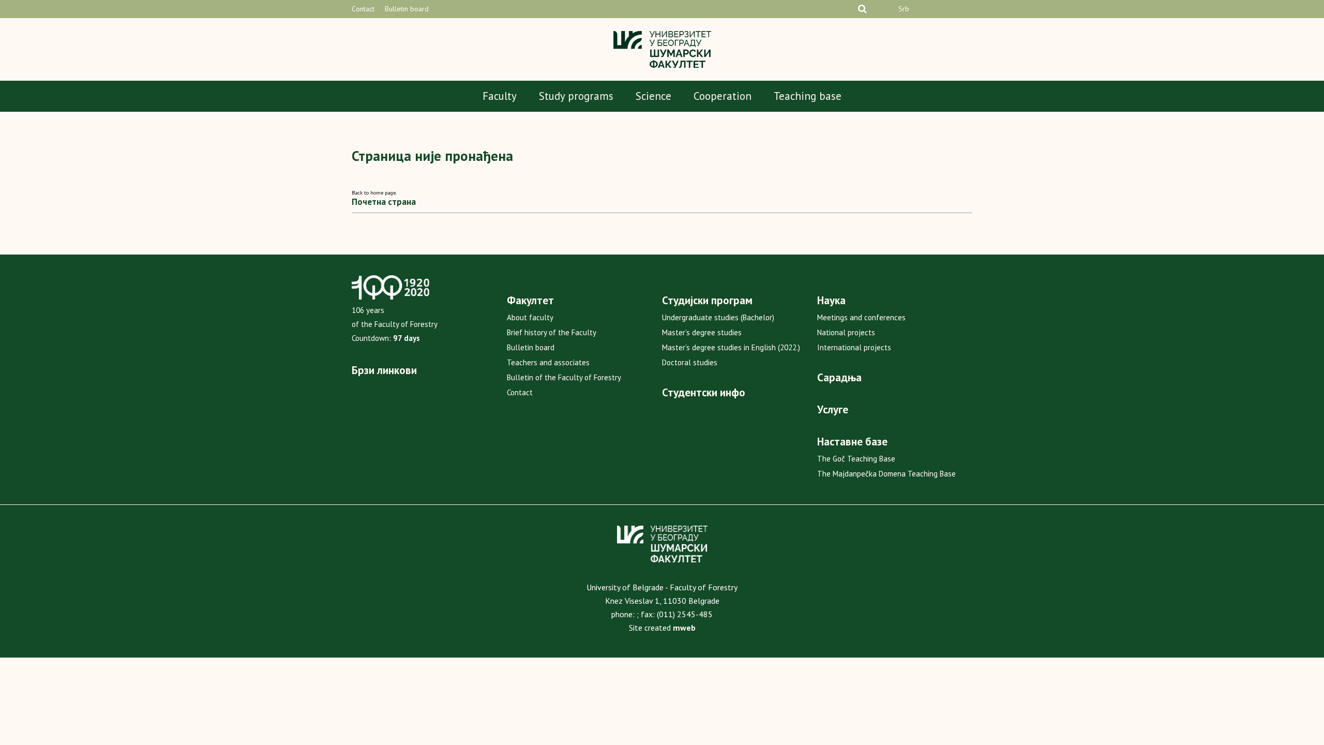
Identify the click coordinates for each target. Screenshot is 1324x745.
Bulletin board (407, 8)
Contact (363, 8)
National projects (846, 332)
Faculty (500, 96)
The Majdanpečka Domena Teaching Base (886, 474)
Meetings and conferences (861, 317)
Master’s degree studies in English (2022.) (731, 347)
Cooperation (722, 96)
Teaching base (807, 96)
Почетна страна (384, 201)
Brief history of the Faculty (551, 332)
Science (653, 96)
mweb (684, 627)
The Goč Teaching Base (856, 459)
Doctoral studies (689, 362)
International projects (854, 347)
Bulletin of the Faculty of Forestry (564, 377)
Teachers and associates (548, 362)
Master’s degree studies (702, 332)
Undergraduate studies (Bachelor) (718, 317)
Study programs (576, 96)
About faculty (530, 317)
